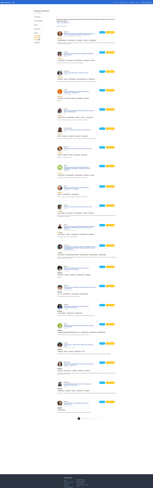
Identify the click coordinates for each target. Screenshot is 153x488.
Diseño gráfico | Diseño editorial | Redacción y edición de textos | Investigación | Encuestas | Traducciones (79, 34)
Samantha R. (67, 382)
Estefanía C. (67, 71)
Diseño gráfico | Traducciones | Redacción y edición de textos (78, 345)
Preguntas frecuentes (80, 479)
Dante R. (66, 205)
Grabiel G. (66, 304)
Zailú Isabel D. (67, 362)
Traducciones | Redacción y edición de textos (76, 72)
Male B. (65, 165)
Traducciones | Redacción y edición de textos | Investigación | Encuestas (76, 307)
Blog (137, 2)
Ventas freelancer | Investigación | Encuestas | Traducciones (76, 403)
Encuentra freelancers (80, 481)
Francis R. (66, 343)
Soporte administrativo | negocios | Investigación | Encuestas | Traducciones (77, 384)
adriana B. (66, 31)
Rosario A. (66, 146)
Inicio (116, 2)
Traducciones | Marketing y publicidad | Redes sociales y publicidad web (79, 326)
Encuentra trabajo (80, 483)
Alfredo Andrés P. (68, 128)
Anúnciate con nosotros (69, 482)
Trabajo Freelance (123, 2)
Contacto (78, 486)
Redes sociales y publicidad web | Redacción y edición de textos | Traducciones (79, 111)
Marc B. (65, 186)
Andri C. (66, 224)
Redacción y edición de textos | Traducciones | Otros (78, 148)
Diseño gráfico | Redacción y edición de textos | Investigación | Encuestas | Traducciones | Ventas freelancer (77, 168)
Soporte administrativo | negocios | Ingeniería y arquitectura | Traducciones (76, 92)
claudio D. (66, 285)
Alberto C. (66, 266)
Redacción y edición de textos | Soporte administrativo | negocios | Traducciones (79, 364)
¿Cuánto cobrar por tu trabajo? (82, 484)
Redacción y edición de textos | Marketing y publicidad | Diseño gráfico (79, 54)
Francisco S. (66, 245)
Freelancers (131, 2)
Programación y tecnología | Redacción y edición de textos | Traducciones (80, 288)
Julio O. (65, 323)
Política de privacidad (68, 487)
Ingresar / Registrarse (146, 2)
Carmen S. (66, 52)
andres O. (66, 401)
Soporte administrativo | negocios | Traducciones (77, 129)
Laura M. (66, 109)
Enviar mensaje (111, 32)
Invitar (103, 32)
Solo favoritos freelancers (62, 26)
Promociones (66, 483)
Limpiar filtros (37, 42)
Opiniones (66, 485)
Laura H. (66, 89)
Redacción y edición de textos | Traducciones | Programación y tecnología (76, 188)
